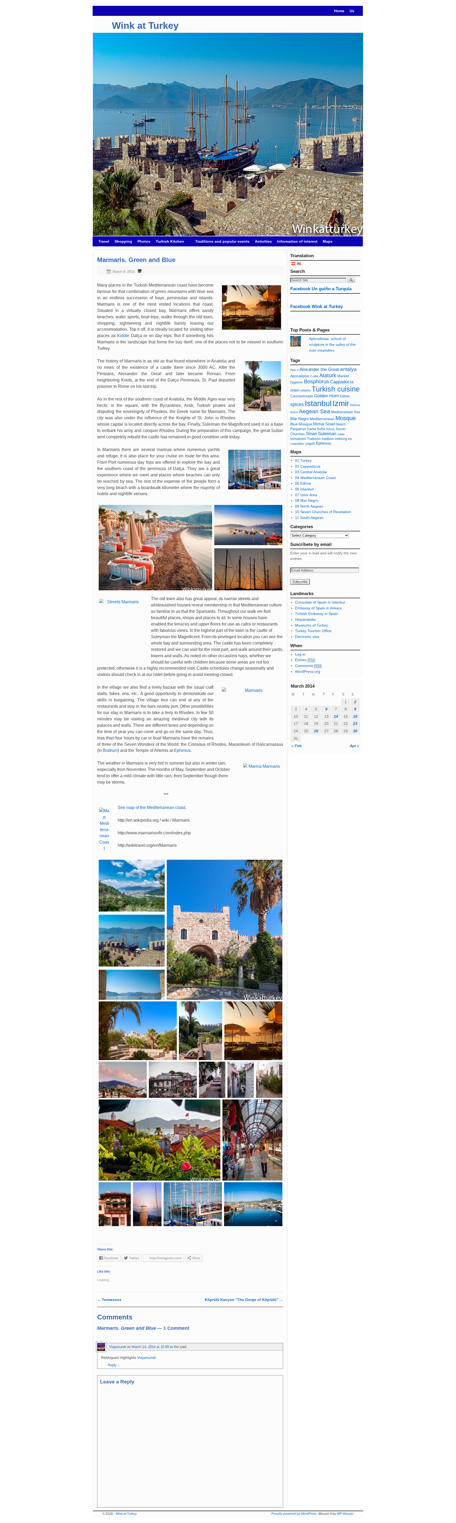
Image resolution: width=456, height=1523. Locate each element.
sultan (341, 434)
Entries (305, 660)
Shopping (123, 241)
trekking (341, 439)
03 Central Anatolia (311, 472)
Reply (114, 1365)
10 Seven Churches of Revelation (323, 512)
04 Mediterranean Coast (315, 478)
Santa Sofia (316, 429)
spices (297, 404)
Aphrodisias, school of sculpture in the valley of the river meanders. (332, 344)
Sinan (311, 433)
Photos (143, 241)
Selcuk (330, 429)
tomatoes (298, 438)
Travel (103, 241)
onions (306, 390)
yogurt (310, 443)
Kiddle (123, 335)
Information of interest (297, 241)
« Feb (297, 746)
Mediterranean (322, 419)
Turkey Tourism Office (313, 631)
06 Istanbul (304, 489)
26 (316, 731)
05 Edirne (303, 483)
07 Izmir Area (306, 495)
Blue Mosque (301, 424)
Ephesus (182, 750)
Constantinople (301, 396)
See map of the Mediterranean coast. (152, 807)
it (297, 369)
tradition (328, 439)
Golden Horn (326, 395)
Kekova (355, 405)
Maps (327, 241)
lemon (294, 412)
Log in (300, 654)
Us (352, 11)
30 (355, 731)
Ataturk (327, 375)
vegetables (297, 443)
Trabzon (314, 438)
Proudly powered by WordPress (294, 1514)
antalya (348, 369)
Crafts (314, 376)
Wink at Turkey (145, 25)
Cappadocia (341, 381)
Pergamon (298, 429)
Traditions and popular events (222, 241)
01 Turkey (303, 460)
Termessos (109, 1299)
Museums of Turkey (311, 625)
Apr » (354, 746)
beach (340, 424)
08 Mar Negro (306, 500)
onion (295, 390)
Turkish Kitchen (168, 242)
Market (343, 376)
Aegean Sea (314, 411)
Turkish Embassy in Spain (316, 613)
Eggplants (296, 382)
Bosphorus (316, 381)
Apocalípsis (299, 376)
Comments (308, 666)
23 (355, 723)
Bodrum (110, 750)
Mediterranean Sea (345, 412)
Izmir (340, 403)
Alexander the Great (319, 369)
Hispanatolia (305, 619)
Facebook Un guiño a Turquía (321, 288)
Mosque (345, 418)
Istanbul (318, 403)
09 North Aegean (309, 506)
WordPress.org (307, 671)
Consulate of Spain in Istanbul (320, 602)
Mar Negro (299, 418)
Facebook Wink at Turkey (316, 306)
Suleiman (327, 433)
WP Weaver (345, 1514)
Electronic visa (307, 636)
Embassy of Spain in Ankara (318, 608)
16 (355, 716)
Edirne (345, 396)
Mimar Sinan (324, 424)
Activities (263, 241)
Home (339, 11)
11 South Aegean (309, 518)
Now (293, 369)
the (350, 438)
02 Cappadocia (307, 466)
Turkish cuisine (336, 389)
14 (336, 716)
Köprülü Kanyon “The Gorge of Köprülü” (244, 1299)
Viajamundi (117, 1347)
